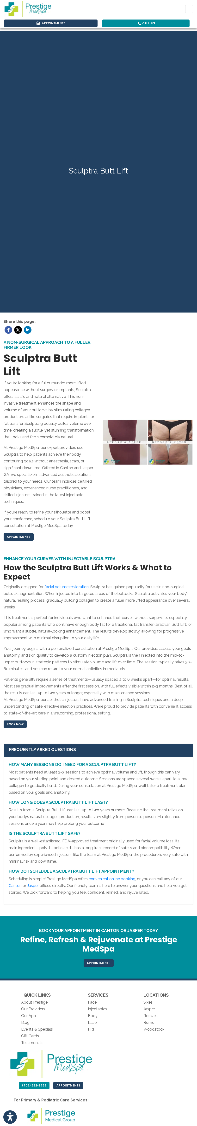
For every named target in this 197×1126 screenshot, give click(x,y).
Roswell (150, 1015)
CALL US (148, 23)
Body (93, 1015)
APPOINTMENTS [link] (53, 23)
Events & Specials (37, 1029)
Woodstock (153, 1029)
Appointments (69, 1085)
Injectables (97, 1009)
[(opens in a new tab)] (51, 1115)
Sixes (148, 1002)
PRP (91, 1029)
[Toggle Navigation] (189, 9)
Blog (25, 1022)
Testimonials (32, 1042)
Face (92, 1002)
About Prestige (34, 1002)
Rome (148, 1022)
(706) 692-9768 (34, 1085)
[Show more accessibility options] (10, 1117)
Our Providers (33, 1009)
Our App (28, 1015)
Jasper (149, 1009)
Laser (93, 1022)
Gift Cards (30, 1036)
